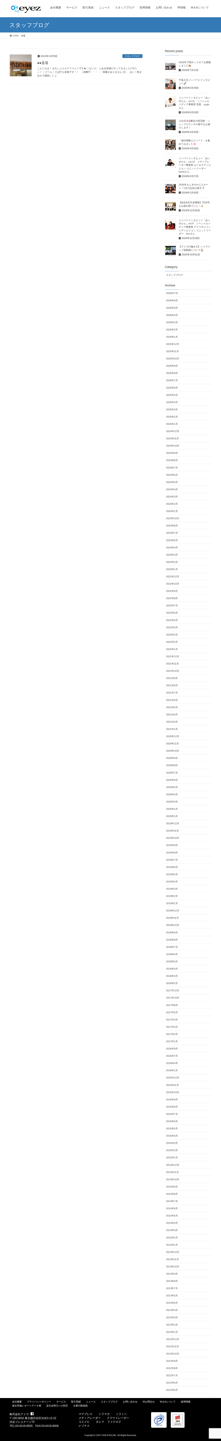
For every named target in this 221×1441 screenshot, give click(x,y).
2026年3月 (172, 322)
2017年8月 (172, 1005)
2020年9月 (172, 758)
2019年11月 (172, 830)
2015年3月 (172, 1143)
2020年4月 (172, 794)
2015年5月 (172, 1128)
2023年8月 (172, 525)
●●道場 (42, 63)
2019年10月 (172, 838)
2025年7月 (172, 380)
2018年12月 (172, 910)
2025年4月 (172, 402)
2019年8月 (172, 852)
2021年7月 (172, 692)
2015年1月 (172, 1157)
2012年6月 (172, 1382)
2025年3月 (172, 409)
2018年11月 (172, 917)
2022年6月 (172, 612)
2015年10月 (172, 1092)
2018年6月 (172, 954)
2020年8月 (172, 765)
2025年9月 (172, 365)
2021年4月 (172, 714)
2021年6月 (172, 700)
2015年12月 (172, 1077)
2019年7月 (172, 859)
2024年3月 (172, 496)
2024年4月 (172, 489)
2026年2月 (172, 329)
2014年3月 (172, 1230)
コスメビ (84, 1421)
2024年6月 (172, 474)
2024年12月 (172, 431)
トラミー (121, 1414)
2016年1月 (172, 1070)
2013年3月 (172, 1317)
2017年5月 (172, 1012)
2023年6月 (172, 540)
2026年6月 (172, 300)
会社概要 (17, 1401)
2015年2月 (172, 1150)
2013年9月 (172, 1273)
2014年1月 (172, 1244)
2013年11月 (172, 1259)
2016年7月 (172, 1055)
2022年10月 (172, 583)
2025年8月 (172, 373)
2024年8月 (172, 460)
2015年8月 (172, 1106)
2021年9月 (172, 678)
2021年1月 (172, 729)
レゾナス (84, 1425)
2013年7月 (172, 1288)
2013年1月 (172, 1332)
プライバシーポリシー (39, 1401)
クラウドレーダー (118, 1417)
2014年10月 (172, 1179)
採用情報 (185, 1401)
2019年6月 (172, 867)
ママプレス (85, 1414)
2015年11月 (172, 1085)
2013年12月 (172, 1252)
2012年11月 (172, 1346)
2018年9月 (172, 932)
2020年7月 (172, 772)
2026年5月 (172, 307)
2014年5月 (172, 1215)
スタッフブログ (132, 56)
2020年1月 (172, 816)
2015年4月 (172, 1135)
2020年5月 (172, 787)
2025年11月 (172, 351)
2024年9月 (172, 453)
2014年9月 (172, 1186)
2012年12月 (172, 1339)
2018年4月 (172, 968)
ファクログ (114, 1421)
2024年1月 (172, 511)
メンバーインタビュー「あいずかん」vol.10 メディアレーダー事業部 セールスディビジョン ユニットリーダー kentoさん (195, 165)
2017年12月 (172, 990)
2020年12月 (172, 736)
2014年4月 (172, 1223)
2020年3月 (172, 801)
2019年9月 (172, 845)
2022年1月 (172, 649)
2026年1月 (172, 336)
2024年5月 (172, 482)
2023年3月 (172, 554)
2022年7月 (172, 605)
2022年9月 (172, 591)
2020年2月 (172, 809)
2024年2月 (172, 503)
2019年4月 (172, 881)
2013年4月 (172, 1310)
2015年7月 (172, 1114)
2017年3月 (172, 1026)
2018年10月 (172, 925)
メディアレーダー (90, 1417)
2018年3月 (172, 976)
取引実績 (76, 1401)
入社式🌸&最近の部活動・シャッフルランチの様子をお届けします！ (194, 124)
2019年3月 (172, 888)
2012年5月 (172, 1390)
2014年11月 (172, 1172)
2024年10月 (172, 445)
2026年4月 (172, 315)
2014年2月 (172, 1237)
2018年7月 (172, 947)
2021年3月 (172, 721)
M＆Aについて (168, 1401)
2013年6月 (172, 1295)
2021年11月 (172, 663)
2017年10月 (172, 997)
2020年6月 (172, 780)
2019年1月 (172, 903)
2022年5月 (172, 620)
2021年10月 (172, 671)
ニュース (91, 1401)
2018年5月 (172, 961)
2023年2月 (172, 562)
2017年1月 (172, 1041)
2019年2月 (172, 896)
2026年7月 (172, 293)
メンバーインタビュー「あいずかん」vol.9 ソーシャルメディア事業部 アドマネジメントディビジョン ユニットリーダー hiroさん (195, 227)
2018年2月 (172, 983)
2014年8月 (172, 1194)
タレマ (100, 1421)
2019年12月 (172, 823)
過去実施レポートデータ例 (26, 1405)
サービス (61, 1401)
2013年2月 (172, 1324)
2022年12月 (172, 576)
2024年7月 (172, 467)
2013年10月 (172, 1266)
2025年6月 (172, 387)
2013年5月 (172, 1302)
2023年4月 (172, 547)
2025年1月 (172, 424)
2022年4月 (172, 627)
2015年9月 (172, 1099)
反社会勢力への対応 (57, 1405)
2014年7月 (172, 1201)
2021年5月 (172, 707)
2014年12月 (172, 1165)
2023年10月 (172, 518)
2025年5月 (172, 395)
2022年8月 (172, 598)
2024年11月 (172, 438)
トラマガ (104, 1414)
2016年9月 (172, 1048)
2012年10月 (172, 1353)
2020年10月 (172, 750)
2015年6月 (172, 1121)
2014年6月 (172, 1208)
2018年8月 (172, 939)
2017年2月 (172, 1034)
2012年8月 (172, 1368)
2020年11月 (172, 743)
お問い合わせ (130, 1401)
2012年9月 (172, 1361)
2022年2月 (172, 642)
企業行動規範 (80, 1405)
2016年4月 (172, 1063)
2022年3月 (172, 634)
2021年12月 (172, 656)
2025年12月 (172, 344)
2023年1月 (172, 569)
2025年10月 (172, 358)
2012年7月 (172, 1375)
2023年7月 (172, 532)
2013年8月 (172, 1281)
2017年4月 (172, 1019)
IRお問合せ (149, 1401)
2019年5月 (172, 874)
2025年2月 (172, 416)
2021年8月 (172, 685)
